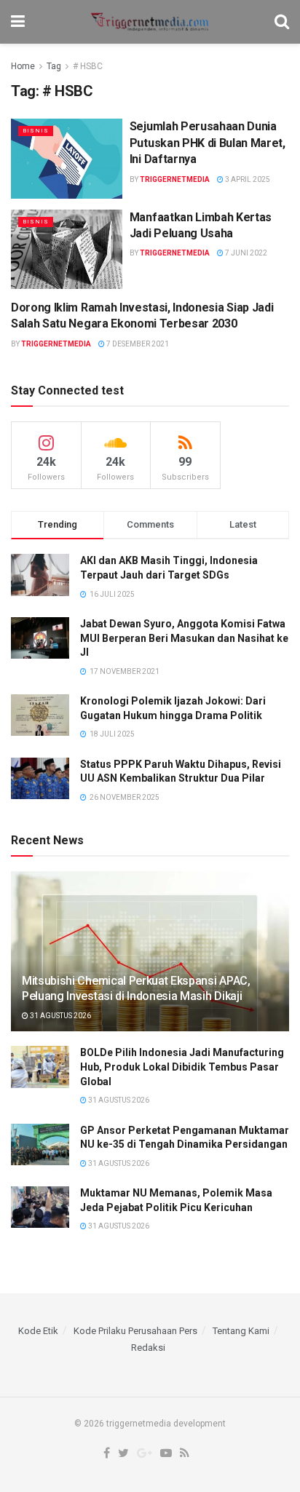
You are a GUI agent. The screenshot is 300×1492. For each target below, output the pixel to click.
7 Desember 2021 (137, 344)
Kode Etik (38, 1330)
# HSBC (88, 66)
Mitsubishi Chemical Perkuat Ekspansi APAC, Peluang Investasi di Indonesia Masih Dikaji (136, 988)
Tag (54, 66)
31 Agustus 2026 (59, 1016)
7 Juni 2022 (245, 253)
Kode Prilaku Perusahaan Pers (135, 1330)
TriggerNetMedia (175, 179)
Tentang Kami (241, 1330)
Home (23, 66)
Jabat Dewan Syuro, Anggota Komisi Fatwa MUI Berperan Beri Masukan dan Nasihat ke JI (184, 638)
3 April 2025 (247, 179)
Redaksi (148, 1347)
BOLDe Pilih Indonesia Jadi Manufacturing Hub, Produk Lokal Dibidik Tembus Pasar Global (182, 1067)
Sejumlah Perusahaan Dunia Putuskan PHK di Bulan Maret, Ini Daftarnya (207, 142)
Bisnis (36, 130)
